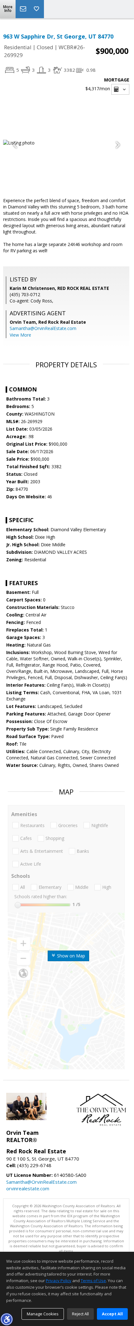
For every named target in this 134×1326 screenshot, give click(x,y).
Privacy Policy (58, 1280)
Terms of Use (93, 1280)
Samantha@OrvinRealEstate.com (43, 328)
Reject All (80, 1314)
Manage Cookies (43, 1314)
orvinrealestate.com (27, 1188)
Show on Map (70, 956)
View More (20, 335)
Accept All (112, 1314)
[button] (6, 1319)
